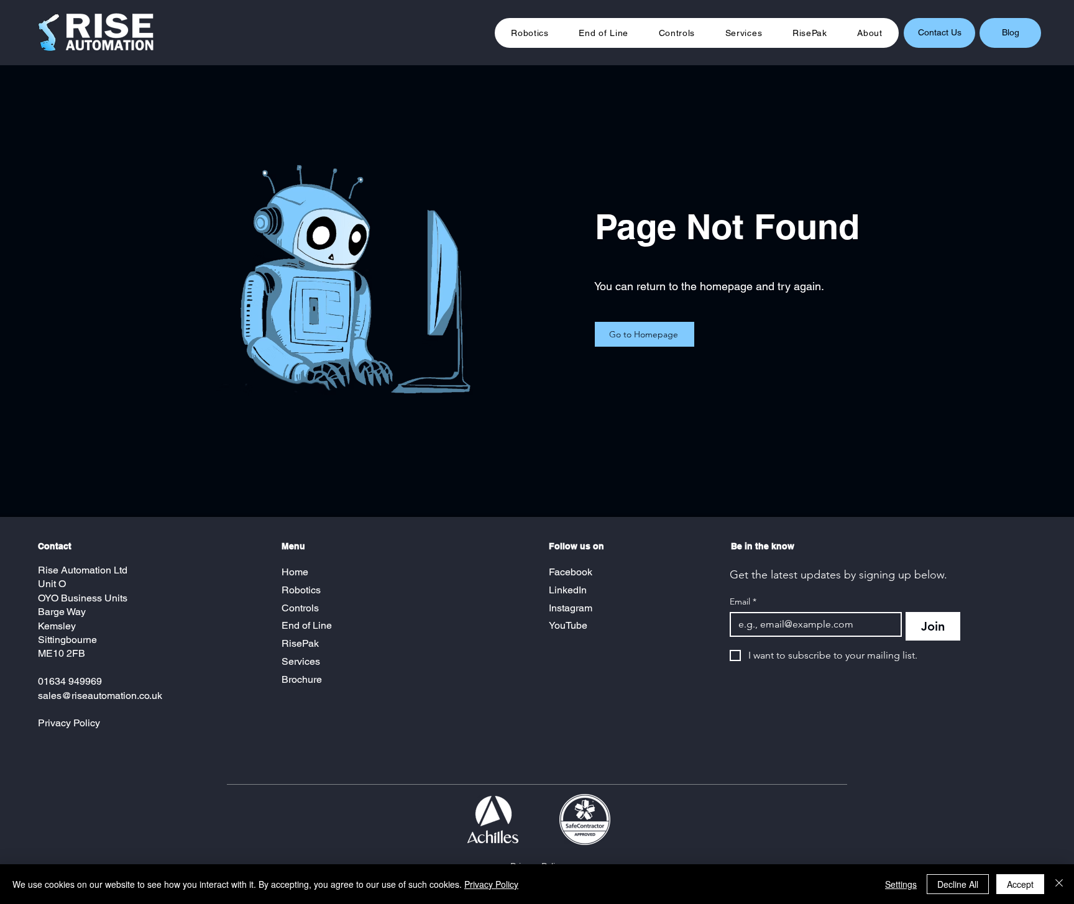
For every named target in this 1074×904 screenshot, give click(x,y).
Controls (300, 608)
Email (743, 601)
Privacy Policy (69, 723)
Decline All (957, 884)
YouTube (568, 625)
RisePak (300, 643)
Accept (1020, 884)
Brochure (303, 679)
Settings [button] (901, 884)
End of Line (307, 625)
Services (301, 661)
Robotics (301, 590)
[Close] (1059, 884)
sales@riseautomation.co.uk (100, 695)
